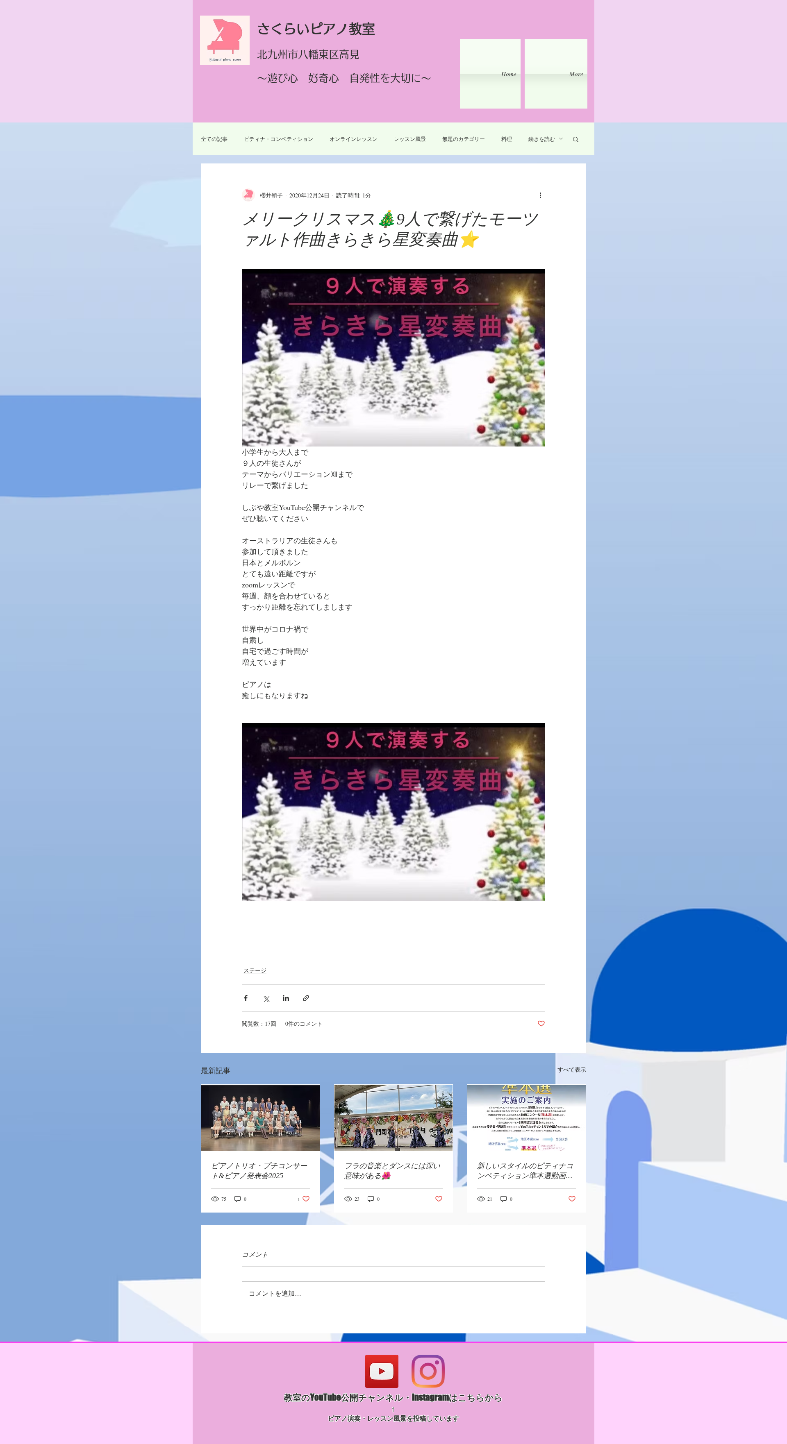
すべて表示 (571, 1069)
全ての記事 (214, 139)
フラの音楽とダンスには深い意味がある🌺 (392, 1171)
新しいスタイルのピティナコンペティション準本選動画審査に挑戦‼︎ (525, 1171)
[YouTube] (381, 1371)
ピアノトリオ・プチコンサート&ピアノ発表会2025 (259, 1171)
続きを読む (541, 139)
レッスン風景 (410, 139)
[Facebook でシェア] (246, 998)
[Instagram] (428, 1371)
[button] (576, 139)
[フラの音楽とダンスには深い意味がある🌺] (393, 1118)
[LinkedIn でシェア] (286, 998)
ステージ (254, 970)
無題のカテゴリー (463, 139)
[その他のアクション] (540, 195)
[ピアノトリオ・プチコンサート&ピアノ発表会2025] (260, 1118)
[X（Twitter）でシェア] (266, 998)
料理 (506, 139)
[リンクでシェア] (306, 998)
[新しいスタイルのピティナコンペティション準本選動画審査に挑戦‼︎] (526, 1118)
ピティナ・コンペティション (278, 139)
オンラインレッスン (354, 139)
